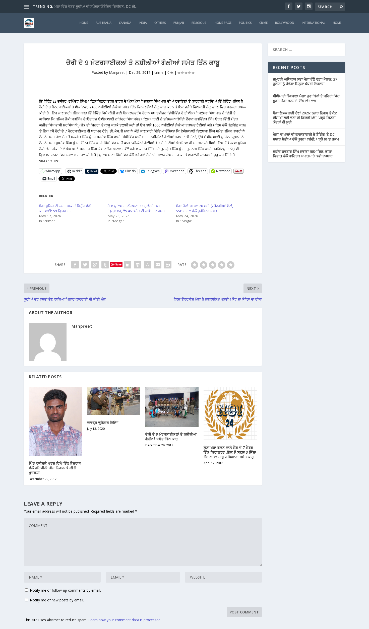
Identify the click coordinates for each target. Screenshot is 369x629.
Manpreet (117, 72)
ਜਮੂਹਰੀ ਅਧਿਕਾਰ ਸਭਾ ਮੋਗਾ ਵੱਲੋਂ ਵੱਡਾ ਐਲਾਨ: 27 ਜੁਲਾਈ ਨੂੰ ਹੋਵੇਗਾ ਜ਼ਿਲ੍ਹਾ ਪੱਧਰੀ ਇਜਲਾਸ (305, 81)
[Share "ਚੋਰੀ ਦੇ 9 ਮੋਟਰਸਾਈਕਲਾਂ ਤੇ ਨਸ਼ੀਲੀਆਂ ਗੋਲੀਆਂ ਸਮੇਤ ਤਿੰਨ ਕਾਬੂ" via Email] (158, 265)
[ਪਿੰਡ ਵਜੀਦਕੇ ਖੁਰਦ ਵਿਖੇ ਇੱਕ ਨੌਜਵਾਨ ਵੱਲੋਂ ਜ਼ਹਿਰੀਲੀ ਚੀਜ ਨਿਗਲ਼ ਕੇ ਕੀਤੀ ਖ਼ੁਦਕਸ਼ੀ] (55, 421)
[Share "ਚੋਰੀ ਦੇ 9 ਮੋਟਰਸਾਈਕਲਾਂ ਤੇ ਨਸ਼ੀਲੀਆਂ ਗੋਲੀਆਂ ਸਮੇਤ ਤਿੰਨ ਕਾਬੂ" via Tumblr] (105, 265)
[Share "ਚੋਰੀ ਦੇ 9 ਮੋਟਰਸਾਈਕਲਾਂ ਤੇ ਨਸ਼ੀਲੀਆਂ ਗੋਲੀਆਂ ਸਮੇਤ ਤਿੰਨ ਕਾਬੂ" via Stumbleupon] (148, 265)
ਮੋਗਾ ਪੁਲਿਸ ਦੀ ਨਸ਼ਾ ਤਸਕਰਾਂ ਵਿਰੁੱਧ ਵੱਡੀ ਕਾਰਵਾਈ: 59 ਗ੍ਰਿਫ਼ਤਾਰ (65, 208)
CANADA (125, 23)
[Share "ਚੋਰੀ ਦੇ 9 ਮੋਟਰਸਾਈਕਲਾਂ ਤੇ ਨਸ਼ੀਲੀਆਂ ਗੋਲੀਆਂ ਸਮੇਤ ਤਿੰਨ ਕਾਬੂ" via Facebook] (75, 265)
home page (223, 23)
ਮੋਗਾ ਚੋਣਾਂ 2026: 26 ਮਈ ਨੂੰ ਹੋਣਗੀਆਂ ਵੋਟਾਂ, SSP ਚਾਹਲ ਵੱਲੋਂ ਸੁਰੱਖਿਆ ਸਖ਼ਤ (204, 208)
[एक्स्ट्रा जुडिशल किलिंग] (113, 401)
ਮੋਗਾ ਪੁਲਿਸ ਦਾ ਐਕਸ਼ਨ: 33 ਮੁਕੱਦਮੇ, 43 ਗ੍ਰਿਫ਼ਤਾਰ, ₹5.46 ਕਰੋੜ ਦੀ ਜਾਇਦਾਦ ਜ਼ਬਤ (136, 208)
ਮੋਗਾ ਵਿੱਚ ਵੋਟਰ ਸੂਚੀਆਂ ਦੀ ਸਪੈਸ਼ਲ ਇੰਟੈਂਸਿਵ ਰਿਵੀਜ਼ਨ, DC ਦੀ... (95, 6)
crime (263, 23)
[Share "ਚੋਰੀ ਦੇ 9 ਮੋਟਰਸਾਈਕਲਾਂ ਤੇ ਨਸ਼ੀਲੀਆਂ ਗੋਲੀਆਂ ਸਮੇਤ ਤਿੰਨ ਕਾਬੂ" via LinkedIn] (127, 265)
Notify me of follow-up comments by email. (65, 590)
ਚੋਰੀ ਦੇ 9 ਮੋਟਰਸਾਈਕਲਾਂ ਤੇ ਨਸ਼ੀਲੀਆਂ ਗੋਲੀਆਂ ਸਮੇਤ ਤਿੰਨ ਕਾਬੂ (171, 436)
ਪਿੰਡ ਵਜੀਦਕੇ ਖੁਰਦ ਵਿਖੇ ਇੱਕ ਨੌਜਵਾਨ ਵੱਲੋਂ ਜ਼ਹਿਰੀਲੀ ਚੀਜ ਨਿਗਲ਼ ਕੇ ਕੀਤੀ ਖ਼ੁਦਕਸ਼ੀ (55, 468)
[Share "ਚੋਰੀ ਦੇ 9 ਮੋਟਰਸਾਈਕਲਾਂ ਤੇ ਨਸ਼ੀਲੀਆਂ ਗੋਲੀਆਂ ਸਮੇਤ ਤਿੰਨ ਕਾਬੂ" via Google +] (95, 265)
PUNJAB (178, 23)
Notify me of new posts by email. (57, 600)
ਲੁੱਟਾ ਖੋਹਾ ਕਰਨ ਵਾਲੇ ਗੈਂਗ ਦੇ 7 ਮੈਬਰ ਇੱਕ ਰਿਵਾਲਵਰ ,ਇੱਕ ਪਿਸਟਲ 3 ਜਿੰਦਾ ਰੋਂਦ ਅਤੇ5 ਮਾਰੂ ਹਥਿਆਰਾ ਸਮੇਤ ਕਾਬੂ (230, 452)
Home (337, 23)
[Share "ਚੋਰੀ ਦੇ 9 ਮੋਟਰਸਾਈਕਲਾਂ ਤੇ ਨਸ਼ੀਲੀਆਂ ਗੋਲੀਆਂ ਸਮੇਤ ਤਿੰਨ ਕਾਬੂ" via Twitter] (85, 265)
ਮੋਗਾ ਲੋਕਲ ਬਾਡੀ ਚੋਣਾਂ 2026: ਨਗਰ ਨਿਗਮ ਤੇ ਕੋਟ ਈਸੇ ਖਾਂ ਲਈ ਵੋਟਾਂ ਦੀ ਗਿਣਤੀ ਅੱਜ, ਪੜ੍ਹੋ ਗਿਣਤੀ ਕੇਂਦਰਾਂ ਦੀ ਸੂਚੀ (305, 117)
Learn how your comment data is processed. (124, 619)
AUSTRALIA (103, 23)
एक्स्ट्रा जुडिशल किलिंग (102, 422)
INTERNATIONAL (313, 23)
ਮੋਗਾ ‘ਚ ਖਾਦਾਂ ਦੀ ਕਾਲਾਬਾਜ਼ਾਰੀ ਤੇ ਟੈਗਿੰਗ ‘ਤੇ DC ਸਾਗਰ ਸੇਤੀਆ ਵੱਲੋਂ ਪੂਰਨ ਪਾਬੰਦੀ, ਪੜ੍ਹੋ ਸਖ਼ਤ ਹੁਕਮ (306, 136)
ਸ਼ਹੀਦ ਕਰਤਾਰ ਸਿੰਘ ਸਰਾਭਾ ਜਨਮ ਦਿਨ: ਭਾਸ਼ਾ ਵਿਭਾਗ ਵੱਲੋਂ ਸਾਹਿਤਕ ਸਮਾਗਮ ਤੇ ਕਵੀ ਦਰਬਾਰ (303, 153)
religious (199, 23)
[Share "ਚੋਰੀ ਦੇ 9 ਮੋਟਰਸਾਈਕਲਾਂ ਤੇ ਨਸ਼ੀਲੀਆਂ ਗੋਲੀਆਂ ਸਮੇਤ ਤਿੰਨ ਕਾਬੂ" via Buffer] (138, 265)
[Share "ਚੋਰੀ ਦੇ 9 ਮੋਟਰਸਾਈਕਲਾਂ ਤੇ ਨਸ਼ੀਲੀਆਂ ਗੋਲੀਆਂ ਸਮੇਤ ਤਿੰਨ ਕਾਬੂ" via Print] (168, 265)
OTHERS (160, 23)
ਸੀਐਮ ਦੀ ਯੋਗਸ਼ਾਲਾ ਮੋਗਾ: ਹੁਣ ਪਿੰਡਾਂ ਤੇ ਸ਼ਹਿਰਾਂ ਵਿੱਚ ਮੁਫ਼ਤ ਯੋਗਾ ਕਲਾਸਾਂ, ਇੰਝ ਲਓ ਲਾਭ (306, 98)
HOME (84, 23)
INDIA (143, 23)
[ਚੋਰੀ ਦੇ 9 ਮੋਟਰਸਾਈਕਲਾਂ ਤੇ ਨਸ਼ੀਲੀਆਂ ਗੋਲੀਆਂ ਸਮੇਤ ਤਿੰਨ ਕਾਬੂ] (172, 407)
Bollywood (284, 23)
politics (245, 23)
